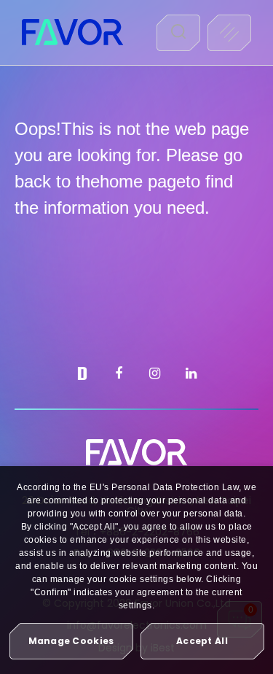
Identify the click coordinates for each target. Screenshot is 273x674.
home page (143, 181)
